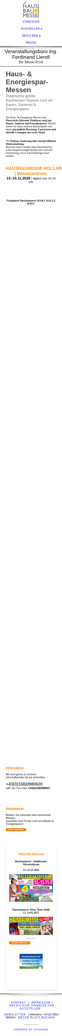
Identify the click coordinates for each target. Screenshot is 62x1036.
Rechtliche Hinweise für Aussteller (31, 1007)
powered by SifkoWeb (31, 1029)
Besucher (30, 35)
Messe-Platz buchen (36, 1017)
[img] (31, 9)
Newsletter (14, 1014)
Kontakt (18, 1002)
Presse (31, 42)
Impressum (40, 1002)
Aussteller (30, 28)
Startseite (31, 21)
